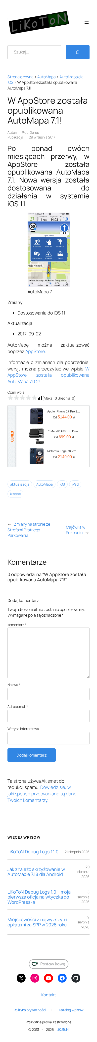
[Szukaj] (78, 52)
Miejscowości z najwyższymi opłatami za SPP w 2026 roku (37, 922)
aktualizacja (19, 484)
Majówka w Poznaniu (75, 530)
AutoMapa (46, 77)
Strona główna (20, 77)
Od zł (64, 417)
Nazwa (13, 684)
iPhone (15, 494)
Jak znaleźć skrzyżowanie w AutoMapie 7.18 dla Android (36, 872)
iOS (62, 484)
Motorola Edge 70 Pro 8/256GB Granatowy (64, 451)
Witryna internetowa (23, 728)
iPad (75, 484)
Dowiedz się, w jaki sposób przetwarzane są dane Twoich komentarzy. (42, 793)
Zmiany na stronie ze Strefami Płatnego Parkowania (28, 529)
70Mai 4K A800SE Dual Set (64, 431)
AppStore (35, 351)
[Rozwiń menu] (87, 23)
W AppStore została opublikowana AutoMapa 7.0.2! (48, 375)
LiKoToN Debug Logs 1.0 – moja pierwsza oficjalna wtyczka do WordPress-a (39, 897)
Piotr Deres (30, 132)
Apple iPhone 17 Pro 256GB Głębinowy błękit (64, 411)
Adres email (17, 706)
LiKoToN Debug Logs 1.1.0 (32, 851)
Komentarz (16, 624)
